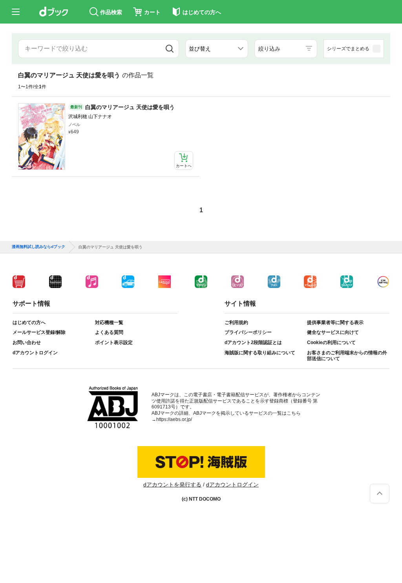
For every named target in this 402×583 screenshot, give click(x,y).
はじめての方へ (29, 322)
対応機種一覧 (109, 322)
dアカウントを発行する (172, 484)
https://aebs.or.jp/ (174, 419)
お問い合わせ (27, 342)
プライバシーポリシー (248, 332)
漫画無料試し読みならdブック (38, 247)
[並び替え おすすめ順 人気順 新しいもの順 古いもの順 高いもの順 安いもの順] (216, 48)
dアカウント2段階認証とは (253, 342)
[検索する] (169, 49)
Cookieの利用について (331, 342)
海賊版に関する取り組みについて (260, 352)
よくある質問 (109, 332)
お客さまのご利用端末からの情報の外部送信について (347, 356)
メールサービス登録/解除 (39, 332)
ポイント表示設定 (114, 342)
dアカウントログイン (35, 352)
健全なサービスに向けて (333, 332)
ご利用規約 (236, 322)
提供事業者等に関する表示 (335, 322)
